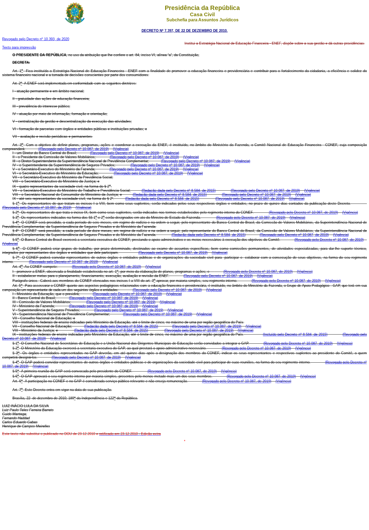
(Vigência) (121, 149)
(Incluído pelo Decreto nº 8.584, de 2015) (295, 334)
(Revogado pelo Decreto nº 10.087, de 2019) (124, 153)
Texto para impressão (19, 47)
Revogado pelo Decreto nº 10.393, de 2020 (35, 39)
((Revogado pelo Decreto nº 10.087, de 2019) (73, 149)
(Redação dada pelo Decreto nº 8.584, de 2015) (179, 190)
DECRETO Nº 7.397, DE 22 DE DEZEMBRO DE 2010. (185, 31)
